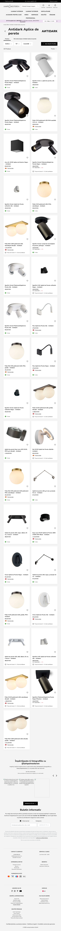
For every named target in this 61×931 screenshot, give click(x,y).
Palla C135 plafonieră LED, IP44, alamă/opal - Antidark (41, 205)
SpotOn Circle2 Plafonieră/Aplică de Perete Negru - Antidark (42, 163)
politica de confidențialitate (42, 837)
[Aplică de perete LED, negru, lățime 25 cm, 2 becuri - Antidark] (17, 524)
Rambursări (16, 867)
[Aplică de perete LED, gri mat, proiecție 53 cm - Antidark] (44, 482)
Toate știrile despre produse (17, 917)
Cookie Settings (44, 900)
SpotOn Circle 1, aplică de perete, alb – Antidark (43, 81)
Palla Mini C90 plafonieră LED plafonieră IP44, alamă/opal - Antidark (16, 492)
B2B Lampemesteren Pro (44, 903)
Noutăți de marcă (44, 901)
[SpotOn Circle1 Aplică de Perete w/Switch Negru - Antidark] (17, 399)
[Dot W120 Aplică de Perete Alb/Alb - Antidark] (44, 440)
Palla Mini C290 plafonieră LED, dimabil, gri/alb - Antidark (16, 739)
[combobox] (30, 6)
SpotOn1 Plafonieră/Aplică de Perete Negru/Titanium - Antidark (43, 698)
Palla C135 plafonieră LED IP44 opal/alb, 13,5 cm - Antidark (44, 121)
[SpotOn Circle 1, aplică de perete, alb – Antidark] (44, 71)
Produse (7, 38)
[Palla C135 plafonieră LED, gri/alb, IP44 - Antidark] (17, 606)
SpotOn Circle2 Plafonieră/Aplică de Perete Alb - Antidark (15, 286)
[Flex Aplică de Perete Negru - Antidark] (44, 357)
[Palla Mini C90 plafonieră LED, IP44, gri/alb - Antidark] (17, 357)
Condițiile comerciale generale (46, 924)
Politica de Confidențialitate (17, 903)
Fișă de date (38, 126)
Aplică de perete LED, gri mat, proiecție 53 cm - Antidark (43, 492)
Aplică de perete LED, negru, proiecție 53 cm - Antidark (44, 575)
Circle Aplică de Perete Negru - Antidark (16, 574)
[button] (27, 76)
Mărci (8, 24)
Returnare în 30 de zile (44, 866)
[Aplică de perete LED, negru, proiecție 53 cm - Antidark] (44, 565)
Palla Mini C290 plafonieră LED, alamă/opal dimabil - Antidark (14, 244)
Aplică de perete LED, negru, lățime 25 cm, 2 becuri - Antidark (16, 533)
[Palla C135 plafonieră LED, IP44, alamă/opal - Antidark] (44, 194)
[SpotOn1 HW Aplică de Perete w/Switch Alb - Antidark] (44, 647)
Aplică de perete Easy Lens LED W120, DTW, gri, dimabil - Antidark (16, 450)
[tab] (8, 44)
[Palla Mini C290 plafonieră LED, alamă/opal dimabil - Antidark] (17, 235)
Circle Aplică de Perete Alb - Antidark (43, 615)
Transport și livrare (17, 864)
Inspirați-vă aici (29, 803)
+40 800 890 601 (16, 854)
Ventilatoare (45, 11)
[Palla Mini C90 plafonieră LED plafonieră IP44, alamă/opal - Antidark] (17, 482)
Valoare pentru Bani (16, 914)
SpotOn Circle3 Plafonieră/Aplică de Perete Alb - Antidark (15, 326)
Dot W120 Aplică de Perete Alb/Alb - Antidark (43, 450)
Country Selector (16, 904)
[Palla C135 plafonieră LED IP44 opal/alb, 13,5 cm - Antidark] (44, 111)
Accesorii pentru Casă (16, 916)
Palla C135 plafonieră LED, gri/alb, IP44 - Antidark (16, 615)
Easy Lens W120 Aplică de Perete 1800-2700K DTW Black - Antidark (44, 533)
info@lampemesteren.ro (17, 856)
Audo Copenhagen (17, 911)
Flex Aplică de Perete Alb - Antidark (42, 326)
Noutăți (43, 15)
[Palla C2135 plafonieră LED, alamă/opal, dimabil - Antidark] (17, 688)
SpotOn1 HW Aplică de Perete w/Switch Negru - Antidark (44, 286)
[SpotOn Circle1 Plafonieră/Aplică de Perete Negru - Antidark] (17, 111)
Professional (30, 18)
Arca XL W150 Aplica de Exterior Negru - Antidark (16, 163)
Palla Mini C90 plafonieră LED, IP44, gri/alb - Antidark (15, 366)
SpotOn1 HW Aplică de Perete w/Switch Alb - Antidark (44, 657)
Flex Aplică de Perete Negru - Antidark (43, 366)
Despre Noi (16, 898)
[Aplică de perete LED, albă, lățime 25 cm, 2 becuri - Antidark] (17, 647)
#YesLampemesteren (44, 898)
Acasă (5, 24)
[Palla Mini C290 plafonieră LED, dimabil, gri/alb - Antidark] (17, 730)
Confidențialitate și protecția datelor (16, 924)
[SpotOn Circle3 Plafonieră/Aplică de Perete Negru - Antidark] (17, 71)
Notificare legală (16, 900)
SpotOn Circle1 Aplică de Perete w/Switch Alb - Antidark (14, 205)
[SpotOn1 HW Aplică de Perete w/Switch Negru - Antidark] (44, 276)
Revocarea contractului (17, 869)
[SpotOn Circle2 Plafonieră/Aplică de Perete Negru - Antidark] (44, 153)
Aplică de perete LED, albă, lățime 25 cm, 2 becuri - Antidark (17, 657)
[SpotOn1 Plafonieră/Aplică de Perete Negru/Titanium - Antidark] (44, 688)
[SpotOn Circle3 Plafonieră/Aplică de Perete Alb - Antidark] (17, 316)
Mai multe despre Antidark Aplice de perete (25, 38)
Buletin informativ (44, 864)
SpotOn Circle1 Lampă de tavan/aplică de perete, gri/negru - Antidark (43, 244)
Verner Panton (17, 913)
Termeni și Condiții (17, 901)
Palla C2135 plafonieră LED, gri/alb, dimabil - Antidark (42, 408)
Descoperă (22, 21)
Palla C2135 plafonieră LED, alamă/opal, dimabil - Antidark (16, 698)
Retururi (16, 866)
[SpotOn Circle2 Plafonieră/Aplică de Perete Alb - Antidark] (17, 276)
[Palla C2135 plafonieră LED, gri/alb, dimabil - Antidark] (44, 399)
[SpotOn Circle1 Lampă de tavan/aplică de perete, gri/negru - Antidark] (44, 235)
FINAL (49, 21)
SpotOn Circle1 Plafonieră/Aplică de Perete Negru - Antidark (15, 121)
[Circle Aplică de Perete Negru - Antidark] (17, 565)
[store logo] (11, 6)
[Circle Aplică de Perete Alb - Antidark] (44, 606)
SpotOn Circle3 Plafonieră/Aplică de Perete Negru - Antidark (15, 81)
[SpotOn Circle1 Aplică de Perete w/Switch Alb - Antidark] (17, 194)
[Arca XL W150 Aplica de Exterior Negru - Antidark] (17, 153)
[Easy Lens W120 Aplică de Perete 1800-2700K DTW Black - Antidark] (44, 524)
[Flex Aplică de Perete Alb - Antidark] (44, 316)
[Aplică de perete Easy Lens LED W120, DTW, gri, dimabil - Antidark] (17, 440)
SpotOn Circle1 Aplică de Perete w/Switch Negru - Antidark (14, 408)
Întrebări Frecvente (17, 857)
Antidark (12, 24)
